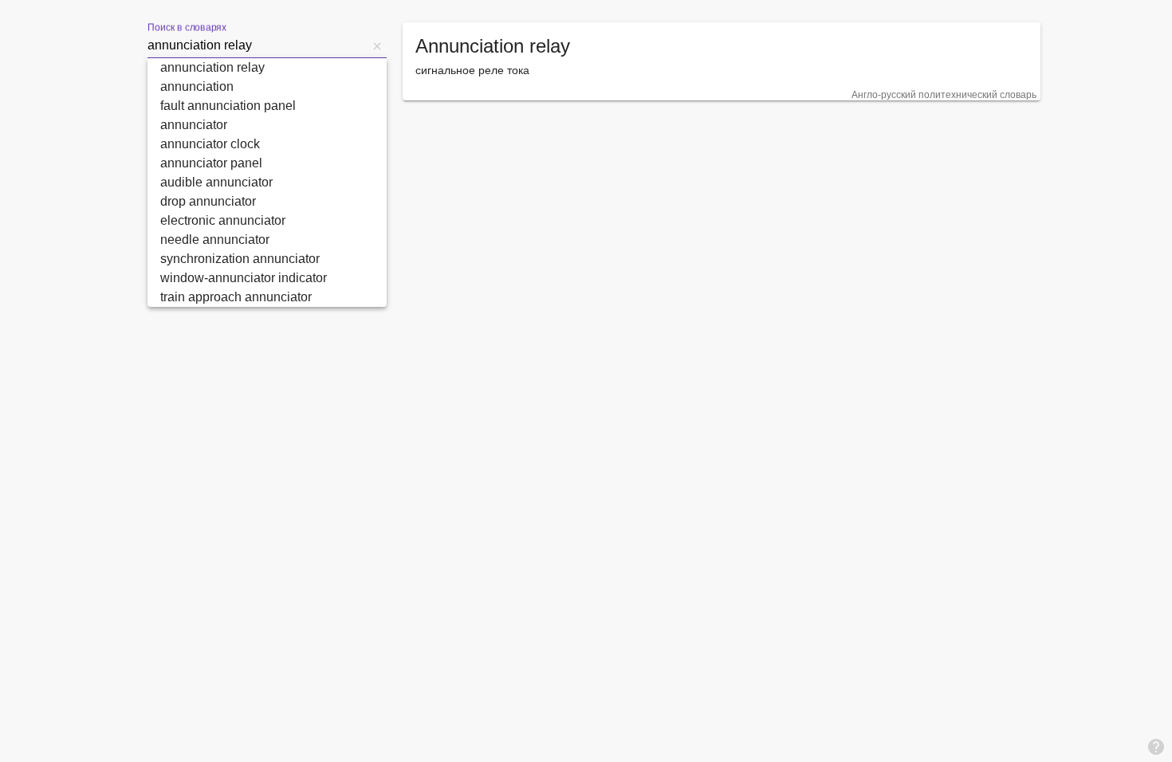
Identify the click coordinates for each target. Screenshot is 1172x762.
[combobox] (257, 45)
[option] (267, 67)
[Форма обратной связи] (1156, 746)
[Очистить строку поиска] (377, 45)
